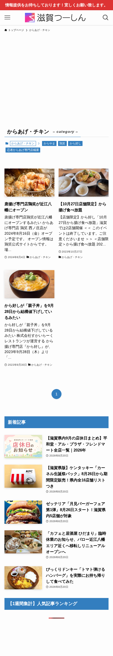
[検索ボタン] (105, 17)
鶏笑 (62, 143)
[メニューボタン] (7, 17)
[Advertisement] (56, 76)
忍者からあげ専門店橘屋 (23, 149)
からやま (49, 143)
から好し (75, 143)
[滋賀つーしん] (56, 17)
